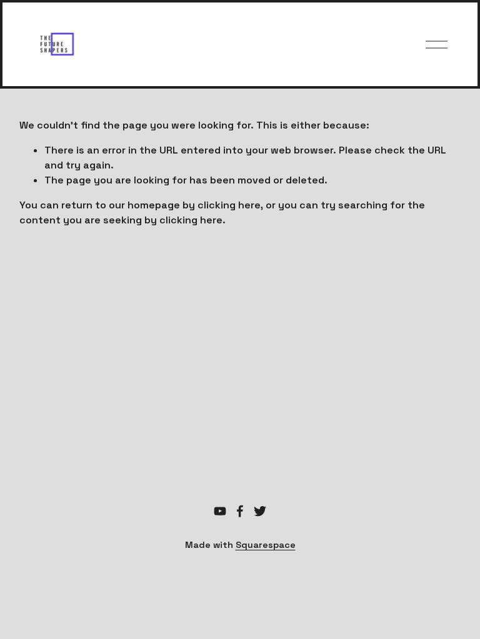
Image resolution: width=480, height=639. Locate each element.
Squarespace (266, 544)
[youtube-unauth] (220, 511)
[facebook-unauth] (240, 511)
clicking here (229, 205)
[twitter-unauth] (260, 511)
